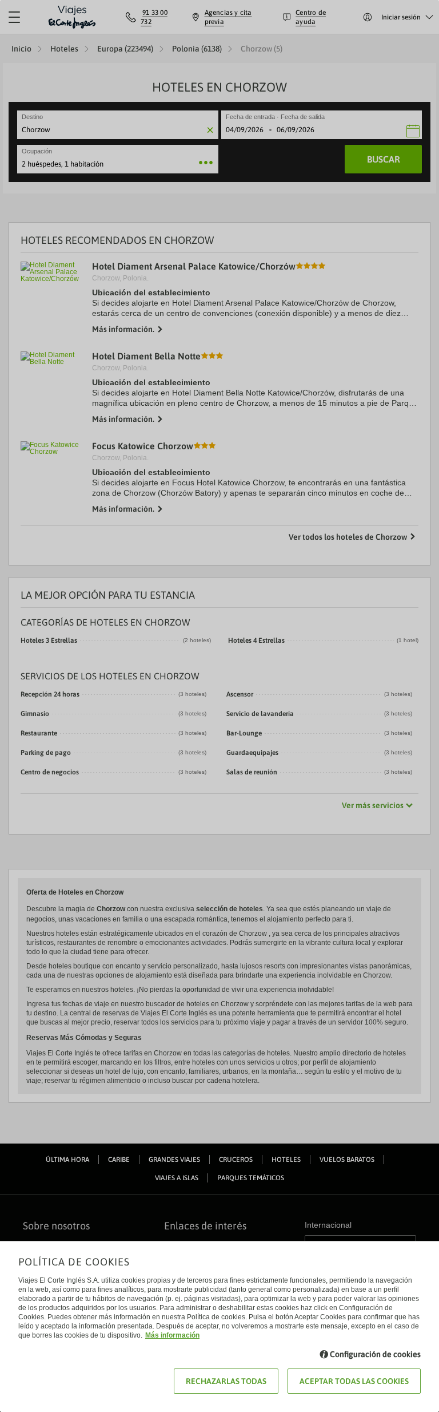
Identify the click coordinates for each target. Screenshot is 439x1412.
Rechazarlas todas (226, 1381)
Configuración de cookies (375, 1354)
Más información (172, 1335)
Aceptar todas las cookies (354, 1381)
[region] (219, 706)
